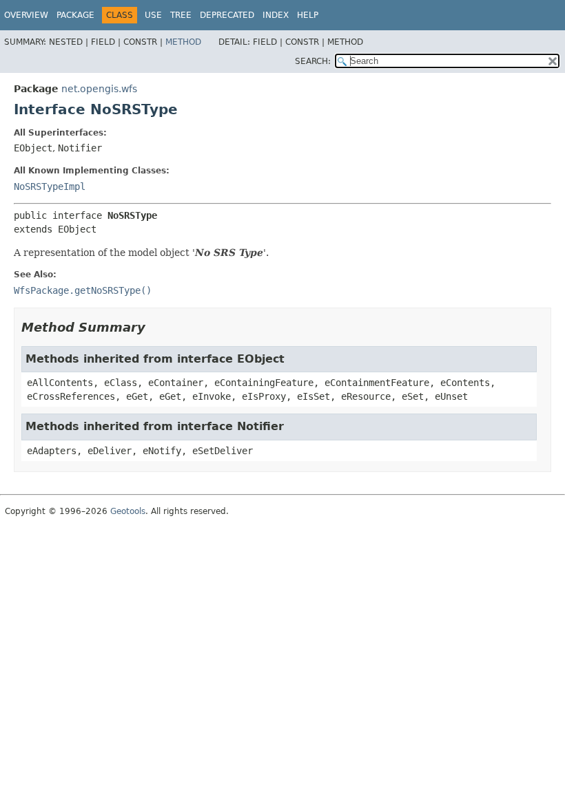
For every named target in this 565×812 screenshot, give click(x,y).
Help (307, 15)
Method (183, 42)
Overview (26, 15)
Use (153, 15)
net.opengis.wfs (99, 88)
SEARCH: (313, 61)
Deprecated (227, 15)
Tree (181, 15)
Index (276, 15)
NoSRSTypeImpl (49, 186)
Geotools (127, 511)
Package (75, 15)
